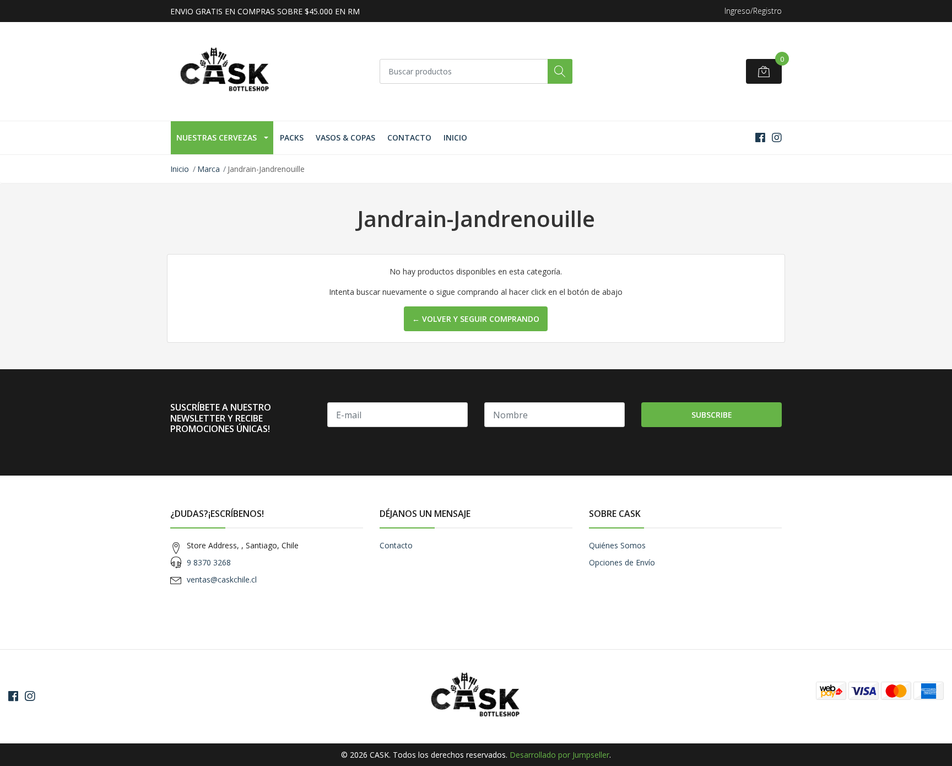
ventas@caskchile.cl (222, 579)
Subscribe (711, 414)
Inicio (455, 137)
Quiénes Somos (617, 545)
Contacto (409, 137)
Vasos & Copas (345, 137)
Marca (208, 169)
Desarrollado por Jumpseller (559, 754)
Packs (292, 137)
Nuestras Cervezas (216, 137)
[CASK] (225, 71)
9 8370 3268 (209, 562)
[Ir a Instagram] (777, 137)
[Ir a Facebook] (760, 137)
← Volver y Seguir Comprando (475, 319)
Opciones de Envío (622, 562)
